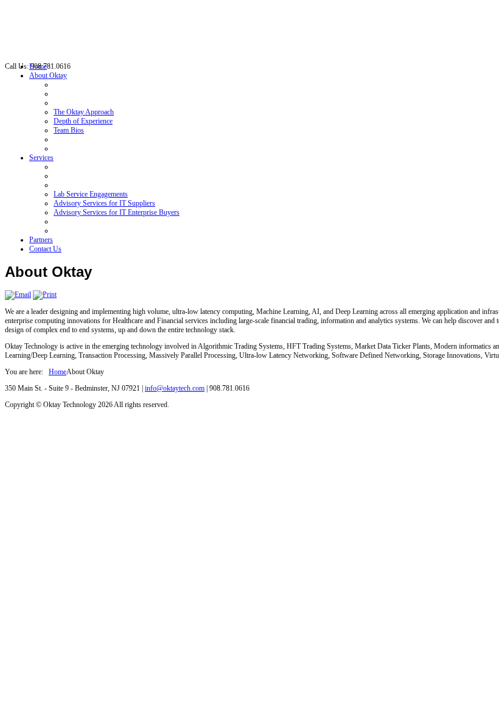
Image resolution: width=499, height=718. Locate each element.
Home (57, 372)
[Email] (18, 294)
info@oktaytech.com (174, 388)
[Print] (45, 294)
